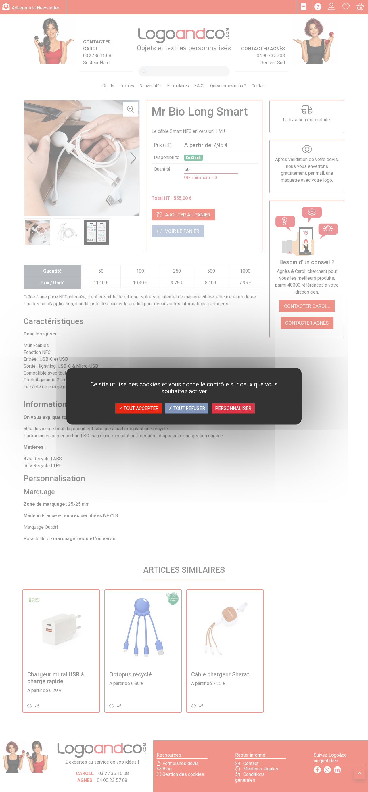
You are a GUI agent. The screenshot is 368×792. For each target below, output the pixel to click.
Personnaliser (233, 408)
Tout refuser (188, 408)
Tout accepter (140, 408)
